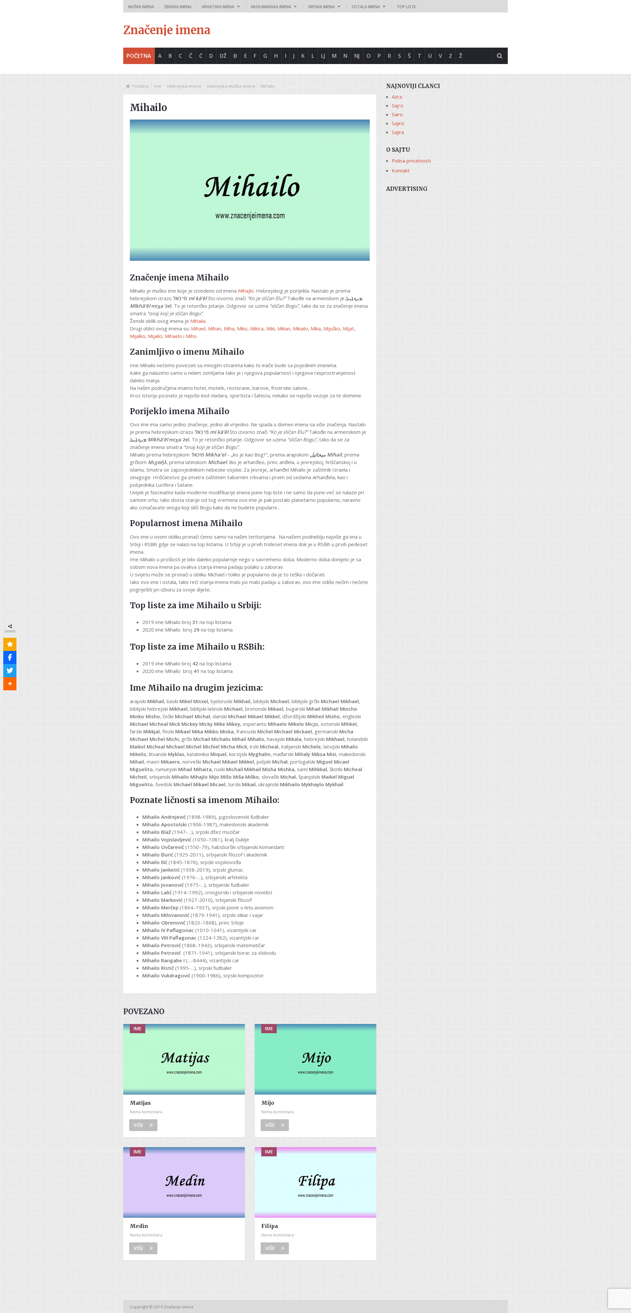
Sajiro (398, 123)
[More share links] (9, 683)
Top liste (406, 7)
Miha (229, 328)
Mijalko (137, 336)
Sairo (397, 114)
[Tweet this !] (9, 670)
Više (138, 1125)
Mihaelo (173, 336)
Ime (157, 86)
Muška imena (141, 7)
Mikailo (300, 328)
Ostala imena (366, 7)
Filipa (269, 1226)
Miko (242, 328)
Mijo (267, 1103)
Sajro (397, 105)
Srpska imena (321, 7)
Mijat (348, 328)
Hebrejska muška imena (231, 86)
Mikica (257, 328)
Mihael (198, 328)
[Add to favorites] (9, 644)
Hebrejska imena (184, 86)
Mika (316, 328)
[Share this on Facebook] (9, 657)
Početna (139, 55)
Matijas (140, 1103)
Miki (270, 328)
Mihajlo (246, 290)
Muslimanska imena (271, 7)
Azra (397, 96)
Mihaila (197, 321)
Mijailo (155, 336)
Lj (323, 55)
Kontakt (400, 170)
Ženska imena (178, 7)
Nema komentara (146, 1112)
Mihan (214, 328)
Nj (357, 55)
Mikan (283, 328)
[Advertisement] (447, 242)
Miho (191, 336)
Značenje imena (166, 30)
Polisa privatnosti (411, 160)
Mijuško (331, 328)
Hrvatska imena (218, 7)
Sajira (398, 132)
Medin (139, 1226)
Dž (223, 55)
